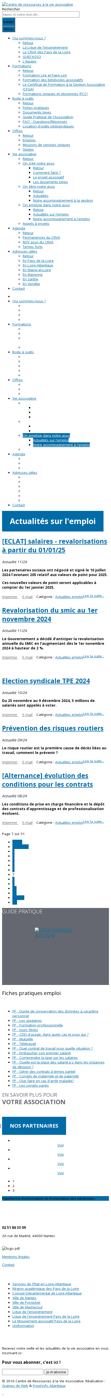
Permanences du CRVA (41, 237)
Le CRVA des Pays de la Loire (46, 52)
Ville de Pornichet (26, 1302)
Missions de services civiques (46, 144)
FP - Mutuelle (22, 1039)
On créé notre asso (38, 163)
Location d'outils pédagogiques (48, 126)
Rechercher (11, 9)
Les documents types (50, 181)
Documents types (37, 112)
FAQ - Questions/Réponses (45, 121)
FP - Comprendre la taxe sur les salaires (45, 1057)
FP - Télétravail (24, 1043)
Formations (21, 66)
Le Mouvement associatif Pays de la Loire (46, 1321)
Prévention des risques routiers (53, 728)
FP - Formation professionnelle (37, 1025)
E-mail (27, 596)
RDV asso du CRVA (38, 242)
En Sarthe (30, 279)
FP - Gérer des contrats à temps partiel (43, 1071)
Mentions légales (16, 1256)
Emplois (29, 140)
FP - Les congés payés (30, 1085)
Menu (8, 29)
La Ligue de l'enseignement (45, 47)
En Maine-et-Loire (37, 270)
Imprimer (10, 596)
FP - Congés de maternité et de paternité (45, 1076)
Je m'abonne (56, 1372)
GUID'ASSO (32, 56)
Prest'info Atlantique (49, 1385)
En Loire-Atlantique (38, 265)
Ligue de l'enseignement (32, 1311)
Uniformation (23, 1325)
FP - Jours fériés (25, 1029)
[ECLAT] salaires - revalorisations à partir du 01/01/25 (54, 545)
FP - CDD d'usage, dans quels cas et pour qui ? (50, 1034)
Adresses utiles (24, 251)
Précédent (20, 846)
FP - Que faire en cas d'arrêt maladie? (43, 1080)
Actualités (41, 195)
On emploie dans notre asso (46, 205)
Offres (17, 130)
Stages (28, 149)
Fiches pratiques (36, 107)
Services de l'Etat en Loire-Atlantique (41, 1284)
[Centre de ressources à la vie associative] (37, 4)
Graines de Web (15, 1385)
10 (14, 888)
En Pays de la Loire (38, 260)
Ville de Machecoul (27, 1307)
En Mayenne (33, 274)
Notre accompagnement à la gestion (63, 200)
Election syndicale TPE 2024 (46, 680)
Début (17, 842)
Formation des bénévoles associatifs (53, 80)
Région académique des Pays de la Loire (45, 1288)
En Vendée (31, 283)
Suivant (18, 897)
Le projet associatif (48, 177)
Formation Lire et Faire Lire (45, 75)
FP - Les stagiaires (27, 1020)
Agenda (18, 228)
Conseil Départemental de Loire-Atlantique (47, 1293)
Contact (18, 288)
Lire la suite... (93, 595)
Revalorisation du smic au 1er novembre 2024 (50, 614)
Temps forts (33, 246)
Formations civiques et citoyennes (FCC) (55, 93)
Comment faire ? (47, 172)
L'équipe (29, 61)
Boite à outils (23, 98)
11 (14, 893)
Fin (14, 902)
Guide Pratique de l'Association (48, 117)
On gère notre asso (39, 186)
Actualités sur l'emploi (51, 214)
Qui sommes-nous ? (29, 38)
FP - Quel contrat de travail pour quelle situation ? (52, 1048)
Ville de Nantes (24, 1298)
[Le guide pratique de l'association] (55, 956)
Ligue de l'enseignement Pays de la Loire (46, 1316)
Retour (28, 42)
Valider (8, 21)
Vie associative (24, 154)
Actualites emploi (69, 596)
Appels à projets (36, 223)
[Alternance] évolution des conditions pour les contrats (47, 779)
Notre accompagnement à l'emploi (61, 219)
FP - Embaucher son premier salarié (41, 1053)
